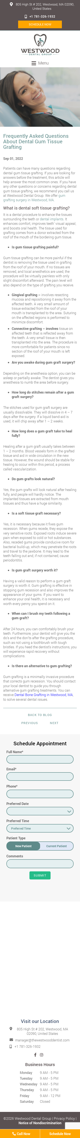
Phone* (11, 786)
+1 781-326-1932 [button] (42, 16)
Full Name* (14, 752)
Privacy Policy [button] (64, 1118)
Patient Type (15, 838)
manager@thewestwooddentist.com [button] (42, 1040)
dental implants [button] (51, 219)
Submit (40, 875)
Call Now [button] (23, 1133)
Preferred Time (17, 821)
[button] (40, 44)
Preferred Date (17, 803)
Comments (14, 856)
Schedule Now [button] (40, 24)
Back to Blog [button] (40, 714)
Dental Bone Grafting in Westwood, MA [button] (44, 694)
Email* (11, 769)
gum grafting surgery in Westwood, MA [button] (34, 197)
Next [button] (54, 723)
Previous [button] (29, 723)
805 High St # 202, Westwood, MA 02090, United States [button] (44, 6)
